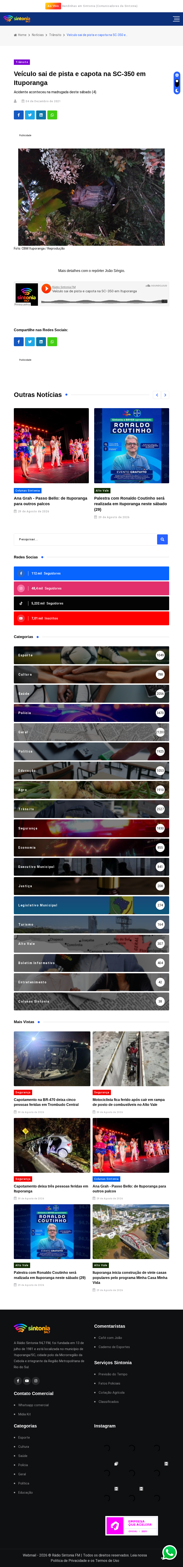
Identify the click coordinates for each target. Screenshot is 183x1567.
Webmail (29, 1555)
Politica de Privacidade (69, 1561)
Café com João (110, 1338)
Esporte (24, 1437)
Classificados (109, 1402)
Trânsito (55, 35)
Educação (25, 1492)
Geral (22, 1474)
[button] (157, 395)
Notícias (38, 35)
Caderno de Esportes (114, 1347)
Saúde (22, 1456)
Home (22, 35)
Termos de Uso (107, 1561)
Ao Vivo (53, 6)
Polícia (23, 1465)
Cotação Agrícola (112, 1392)
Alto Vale (102, 490)
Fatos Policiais (109, 1383)
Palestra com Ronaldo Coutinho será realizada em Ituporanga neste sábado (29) (130, 504)
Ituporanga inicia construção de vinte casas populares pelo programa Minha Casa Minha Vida (130, 1278)
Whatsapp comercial (33, 1405)
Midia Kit (24, 1414)
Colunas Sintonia (27, 490)
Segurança (23, 1092)
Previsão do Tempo (113, 1374)
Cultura (23, 1446)
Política (23, 1483)
